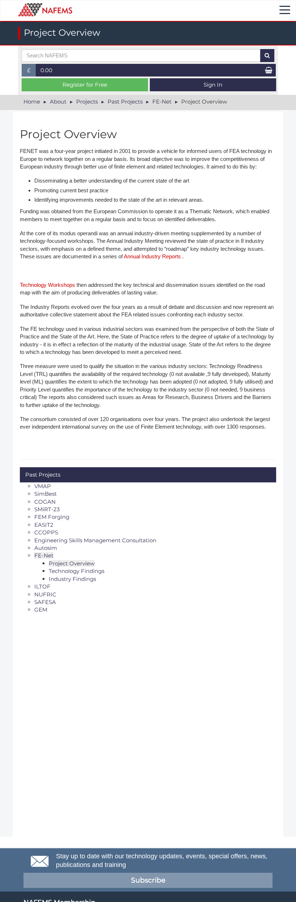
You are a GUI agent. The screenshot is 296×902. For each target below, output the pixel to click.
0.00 (46, 70)
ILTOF (42, 586)
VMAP (42, 486)
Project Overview (72, 563)
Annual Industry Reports (152, 256)
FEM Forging (51, 516)
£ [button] (31, 71)
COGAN (45, 501)
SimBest (45, 493)
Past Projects (125, 101)
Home (31, 101)
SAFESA (45, 602)
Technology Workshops (47, 285)
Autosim (45, 547)
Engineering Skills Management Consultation (95, 540)
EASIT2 (43, 524)
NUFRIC (45, 594)
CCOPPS (46, 532)
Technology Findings (76, 571)
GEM (40, 609)
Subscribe (148, 880)
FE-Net (161, 101)
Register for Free (84, 84)
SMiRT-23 (47, 509)
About (58, 101)
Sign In (213, 84)
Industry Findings (72, 578)
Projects (87, 101)
